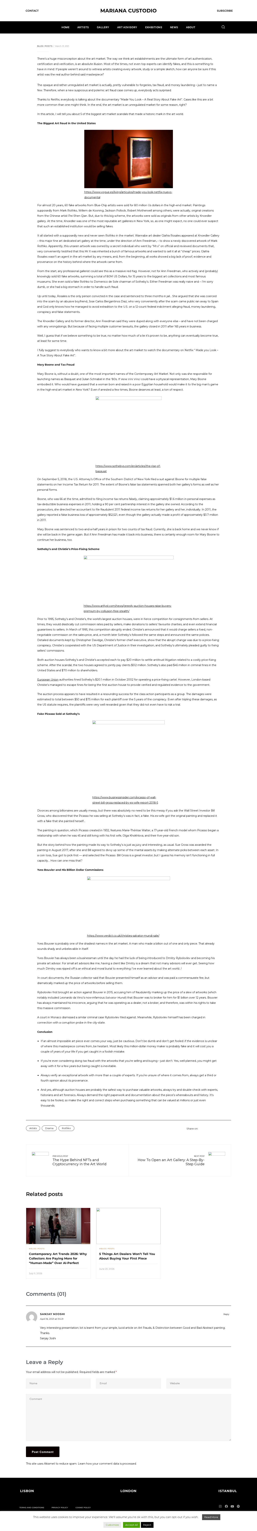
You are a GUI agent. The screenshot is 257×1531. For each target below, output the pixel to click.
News (174, 27)
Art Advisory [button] (127, 27)
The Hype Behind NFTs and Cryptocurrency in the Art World (79, 1162)
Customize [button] (112, 1524)
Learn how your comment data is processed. (107, 1463)
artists (33, 1128)
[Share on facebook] (201, 1129)
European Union (48, 679)
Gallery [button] (103, 27)
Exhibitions (153, 27)
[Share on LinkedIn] (210, 1129)
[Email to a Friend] (229, 1129)
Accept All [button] (131, 1524)
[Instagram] (220, 1506)
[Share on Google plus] (219, 1129)
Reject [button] (147, 1524)
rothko (66, 1128)
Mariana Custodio (128, 11)
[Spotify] (238, 1506)
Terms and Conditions (31, 1507)
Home (65, 27)
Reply (226, 1314)
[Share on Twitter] (205, 1129)
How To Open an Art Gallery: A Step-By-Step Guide (171, 1162)
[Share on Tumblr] (215, 1129)
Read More (211, 1517)
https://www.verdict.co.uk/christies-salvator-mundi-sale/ (123, 935)
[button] (27, 1491)
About (190, 27)
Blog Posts (44, 46)
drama (49, 1128)
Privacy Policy (60, 1507)
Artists (83, 27)
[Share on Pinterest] (224, 1129)
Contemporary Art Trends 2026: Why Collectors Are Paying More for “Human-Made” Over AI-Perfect (58, 1258)
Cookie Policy (83, 1507)
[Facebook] (226, 1506)
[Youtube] (232, 1506)
